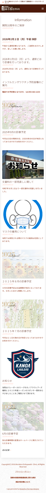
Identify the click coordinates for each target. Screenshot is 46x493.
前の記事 (5, 450)
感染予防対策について (23, 482)
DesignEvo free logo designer (29, 489)
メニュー (42, 8)
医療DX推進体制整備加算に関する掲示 (23, 477)
